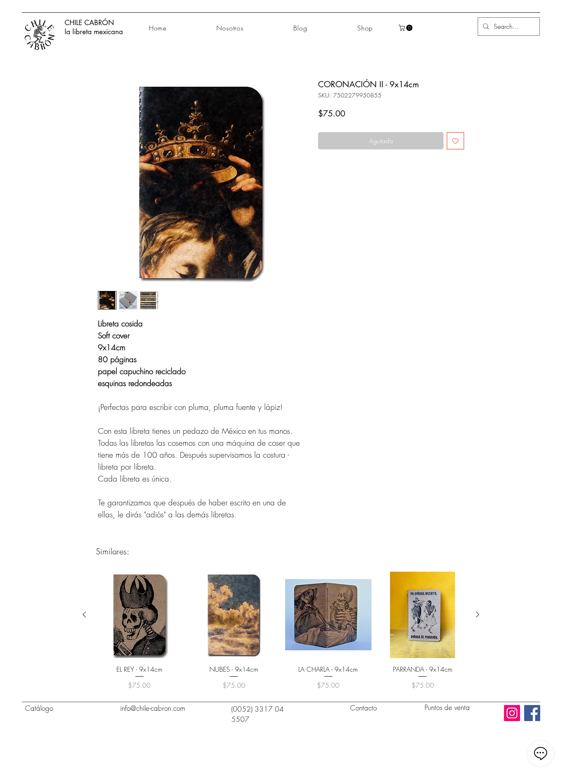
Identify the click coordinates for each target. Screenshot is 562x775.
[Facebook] (532, 713)
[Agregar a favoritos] (455, 140)
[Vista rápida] (139, 615)
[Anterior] (84, 614)
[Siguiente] (478, 614)
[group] (281, 631)
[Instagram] (512, 713)
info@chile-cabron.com (152, 708)
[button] (406, 28)
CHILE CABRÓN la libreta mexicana (94, 27)
